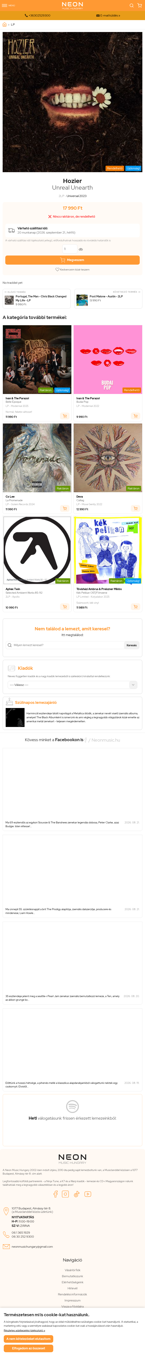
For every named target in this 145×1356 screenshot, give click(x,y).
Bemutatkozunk (72, 1276)
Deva (79, 496)
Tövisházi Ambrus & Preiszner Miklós (99, 589)
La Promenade (14, 500)
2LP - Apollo (13, 596)
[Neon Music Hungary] (4, 25)
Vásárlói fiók (72, 1270)
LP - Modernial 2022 (87, 406)
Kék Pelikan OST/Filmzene (91, 592)
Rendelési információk (72, 1294)
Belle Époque (13, 401)
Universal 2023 (76, 196)
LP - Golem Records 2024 (20, 504)
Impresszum (73, 1300)
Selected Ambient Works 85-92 (24, 592)
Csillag (80, 500)
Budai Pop (82, 401)
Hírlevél (72, 1288)
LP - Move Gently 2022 (89, 504)
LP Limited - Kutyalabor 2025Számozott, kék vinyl (92, 599)
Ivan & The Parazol (17, 398)
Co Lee (10, 496)
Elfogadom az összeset (28, 1348)
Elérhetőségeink (72, 1282)
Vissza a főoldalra (72, 1306)
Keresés (132, 645)
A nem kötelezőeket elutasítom (28, 1339)
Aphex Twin (13, 589)
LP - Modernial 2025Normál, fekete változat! (19, 409)
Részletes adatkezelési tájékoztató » (24, 1330)
